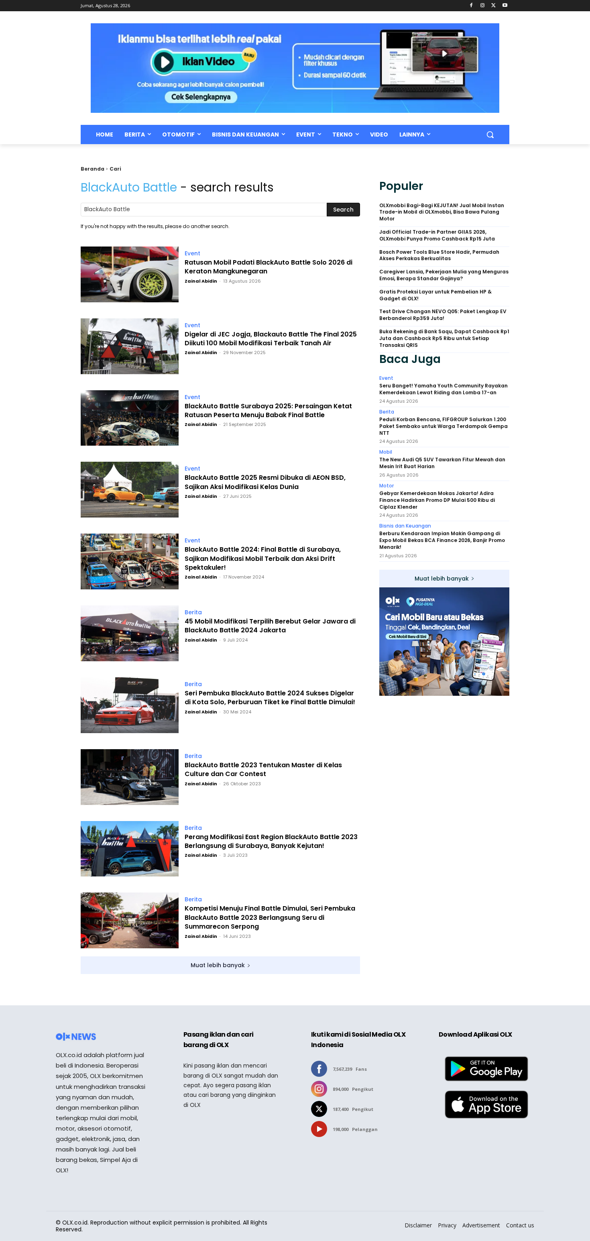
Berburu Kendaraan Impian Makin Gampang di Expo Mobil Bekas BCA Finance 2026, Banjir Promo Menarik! (442, 540)
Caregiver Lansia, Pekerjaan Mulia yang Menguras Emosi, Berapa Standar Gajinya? (444, 275)
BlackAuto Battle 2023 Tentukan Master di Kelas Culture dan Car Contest (263, 769)
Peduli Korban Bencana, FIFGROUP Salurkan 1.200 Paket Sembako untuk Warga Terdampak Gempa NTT (443, 426)
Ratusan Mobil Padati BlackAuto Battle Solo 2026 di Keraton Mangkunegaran (268, 267)
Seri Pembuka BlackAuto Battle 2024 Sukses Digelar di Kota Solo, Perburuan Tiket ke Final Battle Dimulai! (270, 698)
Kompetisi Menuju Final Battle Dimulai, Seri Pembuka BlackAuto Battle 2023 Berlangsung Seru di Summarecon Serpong (270, 917)
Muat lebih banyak (218, 965)
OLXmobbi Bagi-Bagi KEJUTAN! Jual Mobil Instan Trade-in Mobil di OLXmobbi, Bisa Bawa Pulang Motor (441, 212)
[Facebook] (471, 5)
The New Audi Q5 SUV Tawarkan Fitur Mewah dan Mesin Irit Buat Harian (442, 463)
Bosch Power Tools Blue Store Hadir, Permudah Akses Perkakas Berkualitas (439, 255)
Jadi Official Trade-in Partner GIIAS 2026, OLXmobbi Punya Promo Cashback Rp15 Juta (437, 235)
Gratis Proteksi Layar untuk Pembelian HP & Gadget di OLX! (435, 295)
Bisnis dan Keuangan (405, 526)
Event (192, 253)
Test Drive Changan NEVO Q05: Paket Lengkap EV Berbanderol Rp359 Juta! (443, 315)
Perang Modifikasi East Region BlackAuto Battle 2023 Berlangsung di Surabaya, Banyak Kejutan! (271, 841)
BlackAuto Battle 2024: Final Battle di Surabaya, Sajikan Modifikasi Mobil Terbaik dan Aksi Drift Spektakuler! (263, 558)
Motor (386, 485)
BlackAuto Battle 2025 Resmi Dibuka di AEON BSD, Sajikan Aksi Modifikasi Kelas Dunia (265, 482)
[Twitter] (493, 5)
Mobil (385, 452)
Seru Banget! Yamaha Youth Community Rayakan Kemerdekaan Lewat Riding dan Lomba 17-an (443, 389)
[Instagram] (482, 5)
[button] (490, 134)
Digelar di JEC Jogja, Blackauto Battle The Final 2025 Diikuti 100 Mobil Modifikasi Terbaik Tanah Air (271, 339)
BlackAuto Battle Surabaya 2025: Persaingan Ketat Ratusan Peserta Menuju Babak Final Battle (268, 411)
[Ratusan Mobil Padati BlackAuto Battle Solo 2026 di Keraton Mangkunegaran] (130, 274)
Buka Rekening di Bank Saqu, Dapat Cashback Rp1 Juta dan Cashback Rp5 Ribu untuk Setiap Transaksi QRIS (444, 338)
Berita (193, 612)
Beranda (92, 168)
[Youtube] (504, 5)
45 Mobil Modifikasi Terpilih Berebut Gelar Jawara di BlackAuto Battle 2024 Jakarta (270, 626)
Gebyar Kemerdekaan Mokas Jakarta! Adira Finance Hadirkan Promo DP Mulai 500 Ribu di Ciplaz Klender (437, 500)
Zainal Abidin (201, 281)
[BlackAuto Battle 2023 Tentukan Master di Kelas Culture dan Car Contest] (130, 777)
